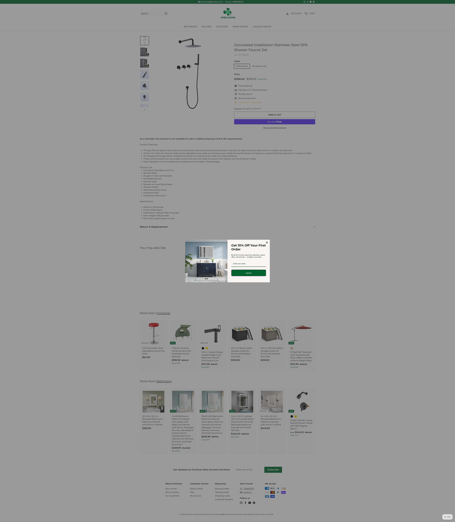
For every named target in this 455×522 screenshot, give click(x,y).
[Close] (267, 242)
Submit (249, 273)
